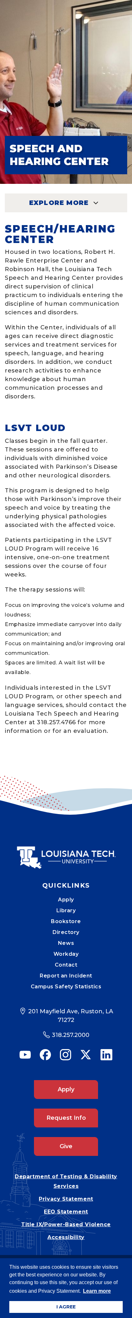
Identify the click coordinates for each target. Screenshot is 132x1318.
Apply (66, 900)
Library (66, 910)
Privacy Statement (66, 1199)
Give (66, 1146)
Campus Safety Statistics (66, 987)
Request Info (66, 1117)
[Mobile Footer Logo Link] (66, 852)
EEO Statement (66, 1212)
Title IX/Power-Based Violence (66, 1224)
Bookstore (66, 921)
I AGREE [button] (66, 1307)
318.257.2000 (70, 1035)
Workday (66, 954)
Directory (66, 932)
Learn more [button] (97, 1291)
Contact (66, 965)
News (66, 943)
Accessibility (66, 1237)
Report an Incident (66, 976)
